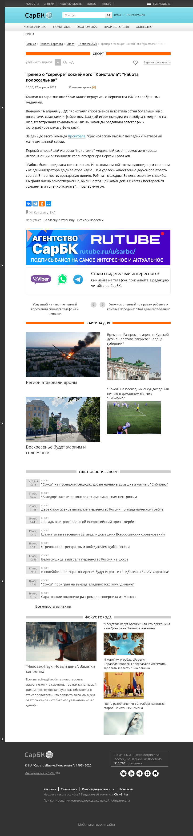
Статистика (69, 789)
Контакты (126, 789)
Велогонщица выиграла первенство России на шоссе (84, 559)
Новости (32, 3)
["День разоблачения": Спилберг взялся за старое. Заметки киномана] (137, 723)
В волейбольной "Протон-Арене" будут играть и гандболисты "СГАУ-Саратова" (105, 571)
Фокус (106, 3)
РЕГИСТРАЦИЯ (136, 14)
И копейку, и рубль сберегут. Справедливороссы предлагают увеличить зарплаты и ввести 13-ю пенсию (135, 663)
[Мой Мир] (48, 203)
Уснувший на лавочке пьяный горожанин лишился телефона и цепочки (55, 309)
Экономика (87, 27)
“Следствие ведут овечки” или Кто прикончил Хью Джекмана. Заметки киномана (137, 626)
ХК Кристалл (38, 212)
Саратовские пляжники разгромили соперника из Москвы (88, 596)
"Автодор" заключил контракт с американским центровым (89, 496)
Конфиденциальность (98, 789)
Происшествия (116, 27)
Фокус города (98, 617)
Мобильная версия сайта (96, 824)
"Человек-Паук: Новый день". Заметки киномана (60, 669)
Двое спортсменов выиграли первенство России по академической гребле (102, 509)
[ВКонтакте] (29, 203)
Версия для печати (157, 62)
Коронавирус (35, 27)
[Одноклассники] (42, 203)
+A (64, 62)
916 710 (119, 763)
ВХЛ (53, 212)
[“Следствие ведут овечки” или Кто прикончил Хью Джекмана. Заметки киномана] (137, 643)
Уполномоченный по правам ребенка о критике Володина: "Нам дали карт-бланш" (138, 306)
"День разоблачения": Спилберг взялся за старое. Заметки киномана (134, 705)
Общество (144, 27)
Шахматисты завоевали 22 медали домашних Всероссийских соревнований (103, 534)
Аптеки (49, 3)
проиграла (76, 136)
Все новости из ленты (53, 606)
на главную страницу (59, 220)
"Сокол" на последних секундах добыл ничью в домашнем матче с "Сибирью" (104, 484)
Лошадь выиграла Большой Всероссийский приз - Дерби (87, 521)
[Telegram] (35, 203)
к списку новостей (90, 220)
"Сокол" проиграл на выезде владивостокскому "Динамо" (87, 584)
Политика (61, 27)
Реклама (50, 789)
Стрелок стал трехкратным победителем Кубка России (85, 546)
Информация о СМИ (40, 773)
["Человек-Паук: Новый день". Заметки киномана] (61, 641)
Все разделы (161, 3)
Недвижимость (71, 3)
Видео (91, 3)
